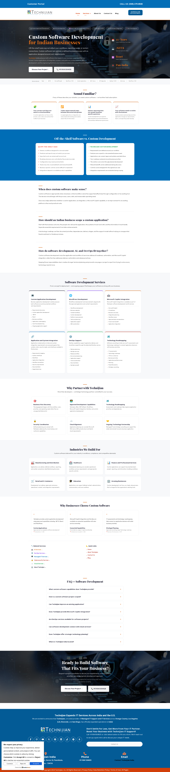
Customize (10, 763)
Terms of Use (115, 770)
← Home (88, 549)
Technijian (32, 58)
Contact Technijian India (124, 760)
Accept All (36, 763)
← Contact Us (90, 555)
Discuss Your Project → (40, 69)
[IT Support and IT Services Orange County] (39, 12)
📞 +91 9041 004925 (64, 69)
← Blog (88, 558)
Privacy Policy (87, 770)
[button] (30, 739)
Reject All (23, 763)
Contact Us (114, 744)
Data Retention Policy (101, 770)
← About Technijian (92, 552)
